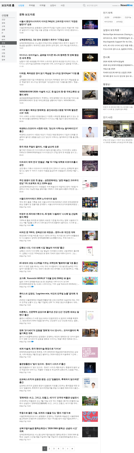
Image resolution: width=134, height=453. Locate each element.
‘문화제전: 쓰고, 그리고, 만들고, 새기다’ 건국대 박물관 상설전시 (49, 397)
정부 (3, 59)
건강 (3, 19)
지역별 (42, 5)
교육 (3, 26)
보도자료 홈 (8, 5)
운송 (3, 46)
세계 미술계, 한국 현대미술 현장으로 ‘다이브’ (40, 348)
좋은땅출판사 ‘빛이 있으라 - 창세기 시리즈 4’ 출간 (42, 363)
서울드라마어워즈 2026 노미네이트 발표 (38, 198)
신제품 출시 (117, 17)
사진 (63, 5)
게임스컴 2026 (109, 68)
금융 (3, 29)
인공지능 (128, 17)
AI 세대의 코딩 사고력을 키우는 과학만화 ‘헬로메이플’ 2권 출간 (48, 262)
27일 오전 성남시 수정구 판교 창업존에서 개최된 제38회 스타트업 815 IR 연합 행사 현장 (117, 142)
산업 (3, 53)
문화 (3, 43)
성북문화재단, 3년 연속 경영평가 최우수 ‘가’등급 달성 (44, 39)
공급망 (106, 17)
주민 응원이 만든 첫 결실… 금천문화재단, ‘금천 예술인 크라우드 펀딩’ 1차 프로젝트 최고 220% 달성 (49, 182)
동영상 (106, 84)
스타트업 (119, 21)
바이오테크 (108, 21)
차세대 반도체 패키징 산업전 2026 (117, 72)
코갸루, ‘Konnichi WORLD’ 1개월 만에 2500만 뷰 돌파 (45, 278)
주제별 (32, 5)
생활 (3, 36)
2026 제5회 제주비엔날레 (113, 61)
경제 (3, 23)
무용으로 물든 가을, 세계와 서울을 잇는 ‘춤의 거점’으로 (45, 412)
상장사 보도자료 (111, 30)
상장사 (53, 5)
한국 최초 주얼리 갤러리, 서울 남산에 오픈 (39, 146)
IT (2, 33)
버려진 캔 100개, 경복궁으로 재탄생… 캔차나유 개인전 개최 (47, 232)
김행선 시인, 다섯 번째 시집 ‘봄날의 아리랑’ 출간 (41, 247)
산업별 (21, 5)
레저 (3, 39)
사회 (3, 49)
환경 (3, 56)
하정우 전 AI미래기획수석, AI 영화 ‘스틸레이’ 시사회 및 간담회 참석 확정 (118, 108)
